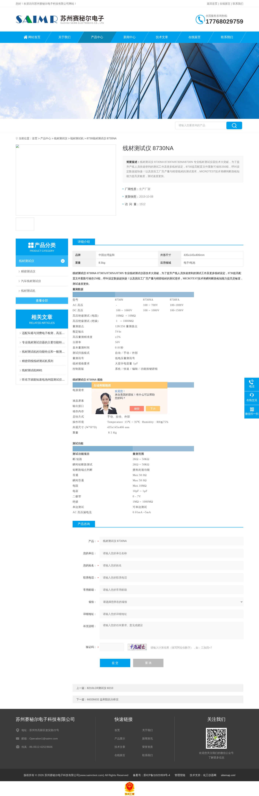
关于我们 (64, 37)
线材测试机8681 (32, 370)
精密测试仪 (28, 271)
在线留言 (225, 3)
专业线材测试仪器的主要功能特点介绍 (44, 342)
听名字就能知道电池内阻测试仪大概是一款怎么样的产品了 (44, 379)
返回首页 (212, 3)
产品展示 (120, 738)
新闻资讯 (147, 738)
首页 (34, 138)
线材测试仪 (60, 138)
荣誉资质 (147, 746)
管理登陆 (180, 775)
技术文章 (162, 37)
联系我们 (238, 3)
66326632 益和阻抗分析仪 (103, 699)
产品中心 (97, 37)
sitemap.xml (228, 775)
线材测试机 (77, 138)
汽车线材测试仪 (31, 281)
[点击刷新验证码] (137, 647)
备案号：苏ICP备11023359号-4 (151, 775)
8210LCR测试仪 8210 (100, 688)
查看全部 (42, 300)
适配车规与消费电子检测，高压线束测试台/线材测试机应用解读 (44, 333)
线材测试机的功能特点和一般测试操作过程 (44, 351)
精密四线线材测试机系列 (37, 361)
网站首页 (34, 37)
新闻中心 (129, 37)
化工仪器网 (209, 775)
